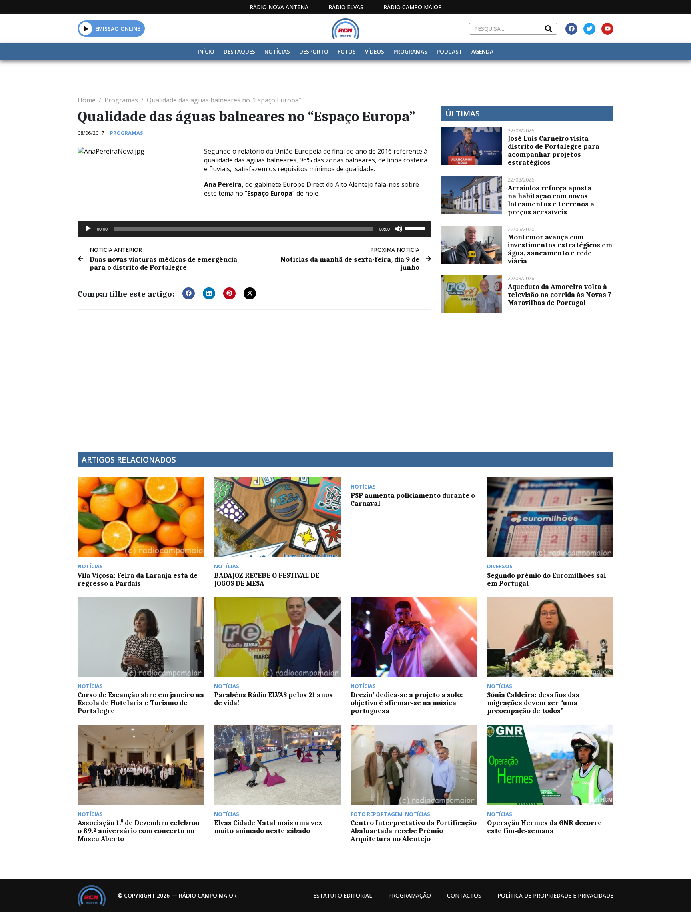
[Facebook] (571, 29)
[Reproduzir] (88, 229)
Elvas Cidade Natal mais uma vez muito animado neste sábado (268, 827)
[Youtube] (607, 29)
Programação (409, 895)
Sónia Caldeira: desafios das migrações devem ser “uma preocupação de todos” (533, 703)
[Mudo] (399, 229)
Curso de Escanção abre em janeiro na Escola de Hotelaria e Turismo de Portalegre (141, 703)
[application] (254, 229)
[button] (86, 28)
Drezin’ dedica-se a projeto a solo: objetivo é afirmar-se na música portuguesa (407, 703)
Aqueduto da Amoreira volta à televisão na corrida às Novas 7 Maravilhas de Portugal (559, 295)
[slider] (416, 228)
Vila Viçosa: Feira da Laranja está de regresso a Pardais (138, 579)
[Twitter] (589, 29)
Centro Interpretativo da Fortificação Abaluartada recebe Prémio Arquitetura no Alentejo (414, 831)
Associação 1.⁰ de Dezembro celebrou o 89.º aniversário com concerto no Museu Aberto (139, 831)
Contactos (464, 895)
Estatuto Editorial (342, 895)
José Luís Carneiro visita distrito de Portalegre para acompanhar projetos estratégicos (553, 150)
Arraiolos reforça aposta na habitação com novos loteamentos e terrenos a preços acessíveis (551, 200)
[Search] (548, 28)
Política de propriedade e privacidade (555, 895)
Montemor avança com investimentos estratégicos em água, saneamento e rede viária (560, 249)
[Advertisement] (254, 376)
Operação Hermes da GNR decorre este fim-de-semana (544, 827)
